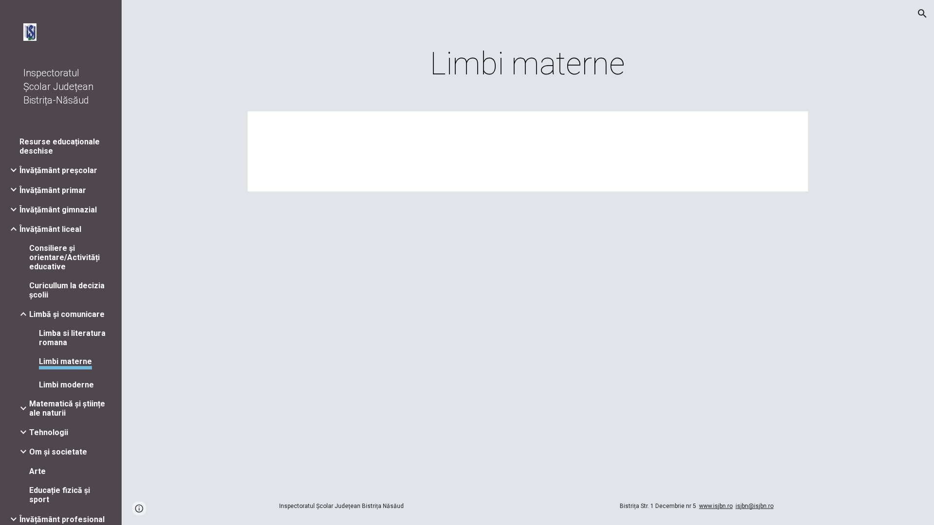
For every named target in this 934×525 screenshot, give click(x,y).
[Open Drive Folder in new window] (790, 123)
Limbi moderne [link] (66, 384)
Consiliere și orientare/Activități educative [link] (64, 257)
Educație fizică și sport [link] (59, 495)
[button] (922, 13)
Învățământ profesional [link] (62, 519)
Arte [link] (37, 471)
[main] (528, 64)
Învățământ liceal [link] (50, 229)
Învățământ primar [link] (52, 190)
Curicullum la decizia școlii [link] (67, 290)
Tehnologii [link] (48, 432)
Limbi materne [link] (65, 361)
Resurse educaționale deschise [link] (59, 146)
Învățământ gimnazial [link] (58, 209)
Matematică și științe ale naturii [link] (67, 408)
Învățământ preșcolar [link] (58, 170)
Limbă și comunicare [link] (67, 314)
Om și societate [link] (58, 451)
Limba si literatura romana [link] (72, 338)
